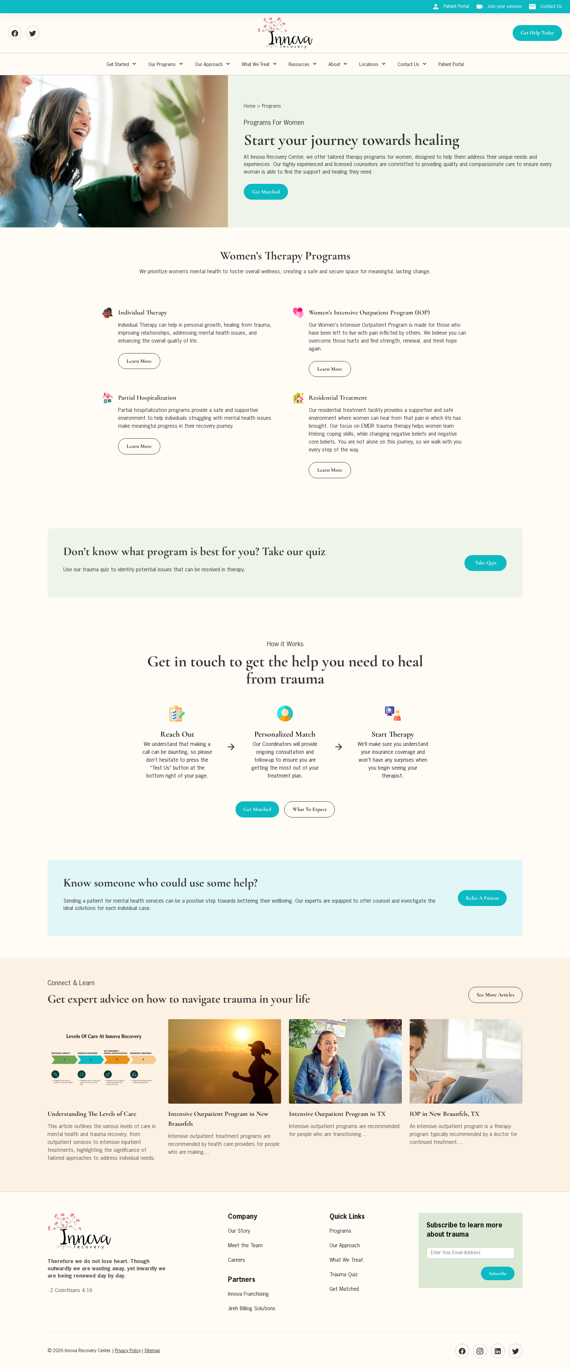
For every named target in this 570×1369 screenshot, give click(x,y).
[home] (285, 33)
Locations (368, 64)
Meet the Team (245, 1246)
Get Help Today (537, 32)
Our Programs (162, 64)
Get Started (118, 64)
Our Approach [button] (209, 64)
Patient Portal (451, 64)
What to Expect (310, 809)
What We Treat (255, 64)
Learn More (139, 361)
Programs (271, 106)
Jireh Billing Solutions (251, 1309)
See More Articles (495, 994)
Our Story (239, 1231)
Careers (236, 1260)
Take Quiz (485, 562)
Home (249, 106)
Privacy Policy (128, 1351)
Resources (299, 64)
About (334, 64)
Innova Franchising (248, 1294)
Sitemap (152, 1351)
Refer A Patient (482, 898)
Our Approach (345, 1246)
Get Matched (266, 191)
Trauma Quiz (344, 1275)
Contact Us (408, 64)
